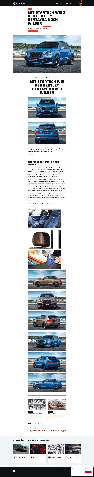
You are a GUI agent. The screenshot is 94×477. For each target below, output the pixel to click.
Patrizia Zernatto (31, 28)
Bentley (34, 30)
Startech (36, 207)
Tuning (43, 428)
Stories (30, 9)
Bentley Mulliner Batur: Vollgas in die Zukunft (72, 458)
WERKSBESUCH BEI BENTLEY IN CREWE (54, 458)
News (15, 456)
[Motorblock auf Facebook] (59, 471)
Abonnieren (88, 472)
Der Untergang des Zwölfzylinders (35, 458)
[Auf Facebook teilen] (33, 423)
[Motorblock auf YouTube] (64, 471)
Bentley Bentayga (34, 167)
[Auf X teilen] (35, 423)
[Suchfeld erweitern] (75, 3)
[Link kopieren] (44, 423)
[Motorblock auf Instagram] (62, 471)
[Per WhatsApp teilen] (38, 423)
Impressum (68, 471)
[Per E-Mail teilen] (41, 423)
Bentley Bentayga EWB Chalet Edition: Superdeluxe (20, 458)
